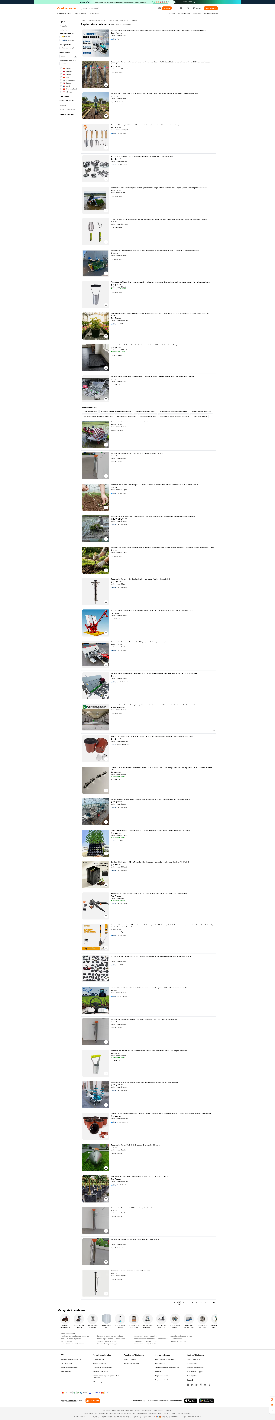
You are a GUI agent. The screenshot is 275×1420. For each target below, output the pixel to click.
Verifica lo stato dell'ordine (195, 1367)
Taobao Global (146, 1410)
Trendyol (160, 1410)
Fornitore (125, 39)
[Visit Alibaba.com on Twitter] (196, 1384)
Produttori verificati (130, 1359)
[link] (272, 1399)
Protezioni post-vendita (100, 1372)
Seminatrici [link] (135, 20)
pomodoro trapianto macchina (145, 1336)
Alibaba (83, 20)
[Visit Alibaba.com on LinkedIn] (192, 1384)
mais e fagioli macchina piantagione (111, 1339)
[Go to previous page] (174, 1303)
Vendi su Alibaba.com (194, 1359)
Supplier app (140, 1400)
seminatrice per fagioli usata (145, 1344)
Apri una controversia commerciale (167, 1367)
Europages (168, 1410)
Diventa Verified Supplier (195, 1372)
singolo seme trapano (200, 416)
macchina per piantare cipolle (145, 1341)
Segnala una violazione (162, 1380)
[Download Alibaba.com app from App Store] (190, 1400)
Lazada (137, 1410)
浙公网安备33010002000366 (173, 1417)
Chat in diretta (160, 1363)
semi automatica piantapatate (126, 416)
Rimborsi (158, 1372)
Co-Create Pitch (66, 1363)
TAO (154, 1410)
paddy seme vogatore (90, 411)
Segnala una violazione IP (163, 1376)
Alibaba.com (177, 1400)
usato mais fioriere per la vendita (145, 411)
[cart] (188, 8)
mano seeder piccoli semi (148, 416)
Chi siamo (64, 1355)
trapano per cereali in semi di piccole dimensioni (116, 411)
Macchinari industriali (96, 20)
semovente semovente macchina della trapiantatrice (151, 1339)
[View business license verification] (157, 1417)
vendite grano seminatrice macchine (75, 1336)
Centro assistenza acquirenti (164, 1359)
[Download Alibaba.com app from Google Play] (206, 1400)
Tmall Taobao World (127, 1410)
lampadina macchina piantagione (110, 1336)
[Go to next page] (210, 1303)
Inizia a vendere (192, 1363)
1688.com (115, 1410)
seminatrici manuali (178, 1341)
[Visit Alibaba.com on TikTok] (209, 1384)
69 (205, 1302)
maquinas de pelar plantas (71, 1339)
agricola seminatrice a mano (181, 1336)
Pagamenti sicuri (98, 1359)
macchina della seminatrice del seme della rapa (174, 416)
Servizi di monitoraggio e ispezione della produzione (106, 1377)
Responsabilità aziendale (69, 1367)
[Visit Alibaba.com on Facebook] (188, 1384)
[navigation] (69, 662)
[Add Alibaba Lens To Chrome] (93, 1400)
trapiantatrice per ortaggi (107, 1344)
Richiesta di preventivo (131, 1363)
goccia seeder (66, 1341)
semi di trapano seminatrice (108, 1341)
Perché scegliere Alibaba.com (71, 1359)
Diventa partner (192, 1376)
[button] (159, 8)
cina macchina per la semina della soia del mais (98, 416)
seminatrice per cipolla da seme (73, 1344)
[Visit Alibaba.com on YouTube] (205, 1384)
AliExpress (106, 1410)
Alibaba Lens (71, 1400)
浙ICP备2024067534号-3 (192, 1417)
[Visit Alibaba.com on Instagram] (201, 1384)
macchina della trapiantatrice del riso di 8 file (173, 411)
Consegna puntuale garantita (102, 1367)
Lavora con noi (66, 1372)
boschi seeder (176, 1339)
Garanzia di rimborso (99, 1363)
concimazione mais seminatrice (201, 411)
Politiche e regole (98, 1382)
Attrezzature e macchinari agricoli (117, 20)
